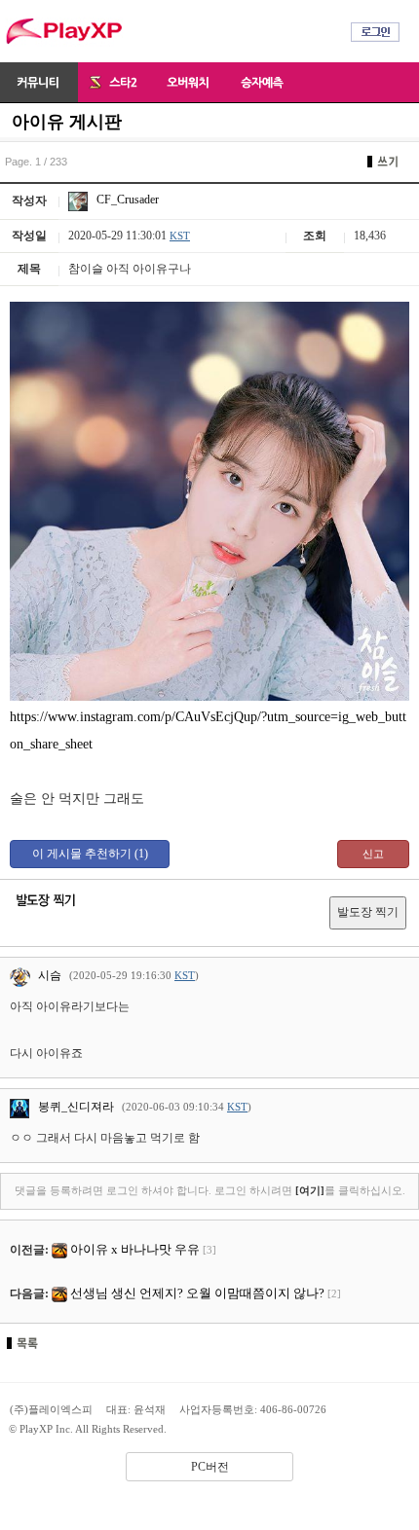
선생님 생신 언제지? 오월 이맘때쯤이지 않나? (197, 1293)
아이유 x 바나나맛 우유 (135, 1249)
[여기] (309, 1190)
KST (180, 235)
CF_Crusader (126, 199)
